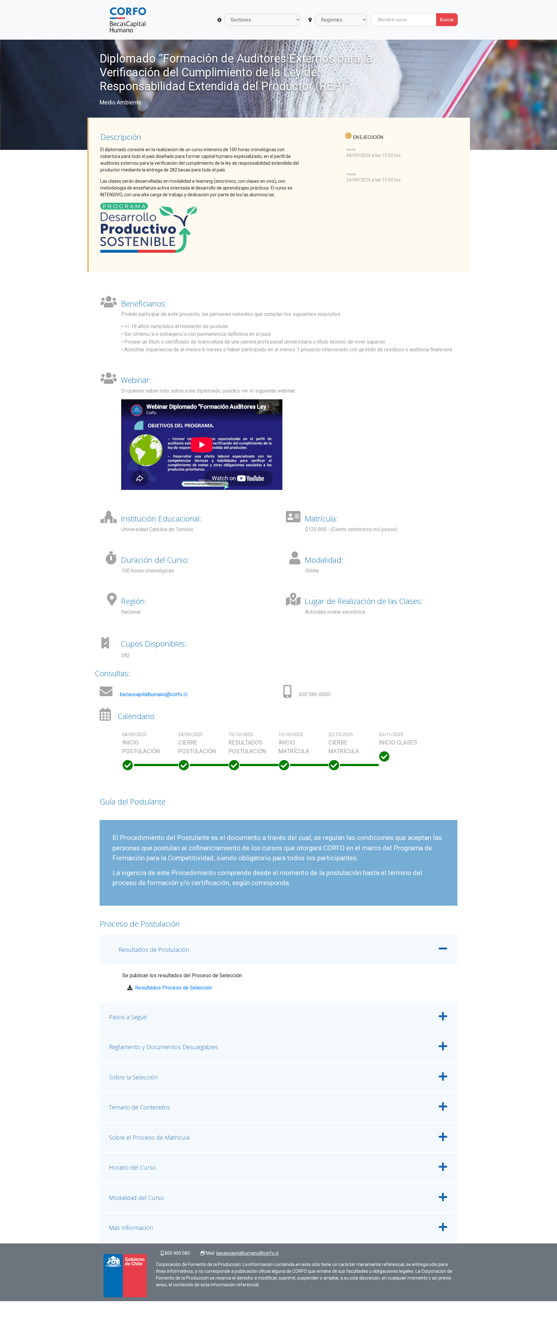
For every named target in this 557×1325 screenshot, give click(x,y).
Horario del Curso (132, 1167)
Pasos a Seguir (128, 1017)
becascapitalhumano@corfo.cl (153, 694)
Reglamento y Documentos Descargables (163, 1047)
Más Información (131, 1228)
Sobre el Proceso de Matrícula (149, 1137)
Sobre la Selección (133, 1077)
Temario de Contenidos (139, 1107)
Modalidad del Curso (136, 1198)
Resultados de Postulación (154, 949)
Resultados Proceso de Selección (173, 988)
